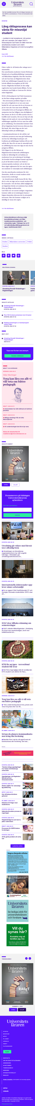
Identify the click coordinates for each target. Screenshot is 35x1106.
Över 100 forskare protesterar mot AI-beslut (17, 315)
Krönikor (6, 371)
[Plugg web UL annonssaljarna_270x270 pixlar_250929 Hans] (17, 946)
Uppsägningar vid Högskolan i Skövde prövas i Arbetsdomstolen (11, 778)
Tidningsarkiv (8, 1068)
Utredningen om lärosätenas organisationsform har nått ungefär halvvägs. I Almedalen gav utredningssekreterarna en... (14, 553)
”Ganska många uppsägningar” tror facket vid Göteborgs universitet (11, 768)
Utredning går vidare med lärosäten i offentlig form (17, 547)
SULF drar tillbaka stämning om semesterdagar (16, 624)
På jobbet (5, 730)
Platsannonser (7, 1046)
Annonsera (7, 1063)
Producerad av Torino (7, 1104)
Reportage (6, 1033)
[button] (31, 4)
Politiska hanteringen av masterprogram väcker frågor (16, 323)
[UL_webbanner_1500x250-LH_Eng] (17, 755)
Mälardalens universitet (17, 242)
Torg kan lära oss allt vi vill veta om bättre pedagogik (17, 381)
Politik (30, 242)
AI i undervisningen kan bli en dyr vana (17, 426)
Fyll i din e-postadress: (10, 505)
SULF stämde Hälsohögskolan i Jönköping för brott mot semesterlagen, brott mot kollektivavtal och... (17, 630)
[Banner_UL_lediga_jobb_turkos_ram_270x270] (17, 921)
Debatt (5, 406)
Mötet (4, 792)
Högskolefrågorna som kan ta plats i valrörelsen (11, 820)
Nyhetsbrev (7, 1065)
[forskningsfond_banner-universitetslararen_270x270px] (17, 897)
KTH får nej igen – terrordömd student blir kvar (16, 665)
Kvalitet (5, 242)
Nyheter (4, 21)
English (6, 1075)
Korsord (6, 1070)
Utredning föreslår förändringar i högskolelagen (14, 306)
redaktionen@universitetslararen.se (14, 433)
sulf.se (5, 1088)
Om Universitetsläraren (11, 1060)
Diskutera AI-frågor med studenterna (9, 803)
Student (5, 246)
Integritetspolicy (9, 1072)
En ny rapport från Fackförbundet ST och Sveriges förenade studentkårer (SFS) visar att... (17, 592)
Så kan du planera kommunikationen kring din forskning (17, 735)
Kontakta (6, 1058)
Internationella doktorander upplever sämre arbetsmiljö (17, 586)
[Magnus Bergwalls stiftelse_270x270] (17, 873)
